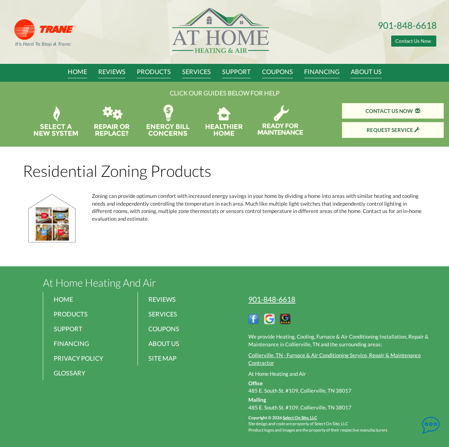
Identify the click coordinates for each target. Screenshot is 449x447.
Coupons (277, 71)
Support (236, 71)
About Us (366, 71)
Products (154, 71)
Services (196, 71)
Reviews (112, 71)
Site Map (162, 358)
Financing (322, 71)
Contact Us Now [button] (413, 41)
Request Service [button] (390, 130)
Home (77, 71)
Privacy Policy (78, 358)
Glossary (69, 373)
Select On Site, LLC (300, 417)
